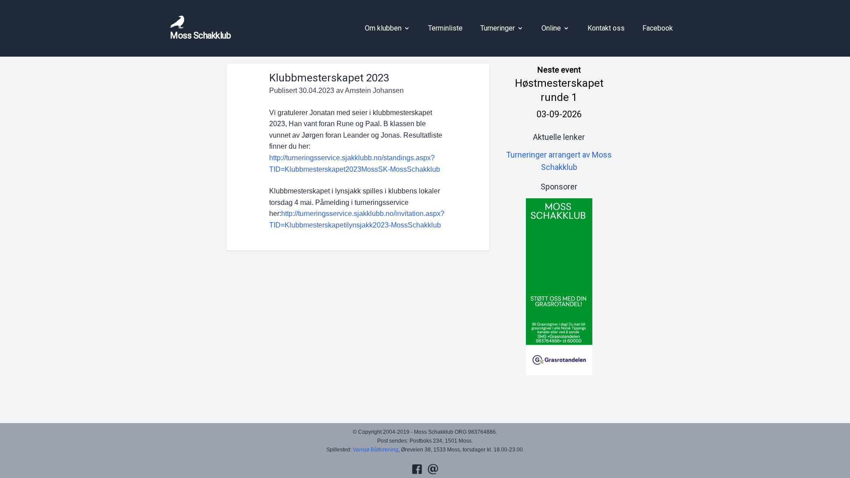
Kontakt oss (606, 28)
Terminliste (445, 28)
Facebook (657, 28)
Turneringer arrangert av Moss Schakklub (559, 161)
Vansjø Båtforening (375, 450)
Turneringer (497, 28)
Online (551, 28)
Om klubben (383, 28)
